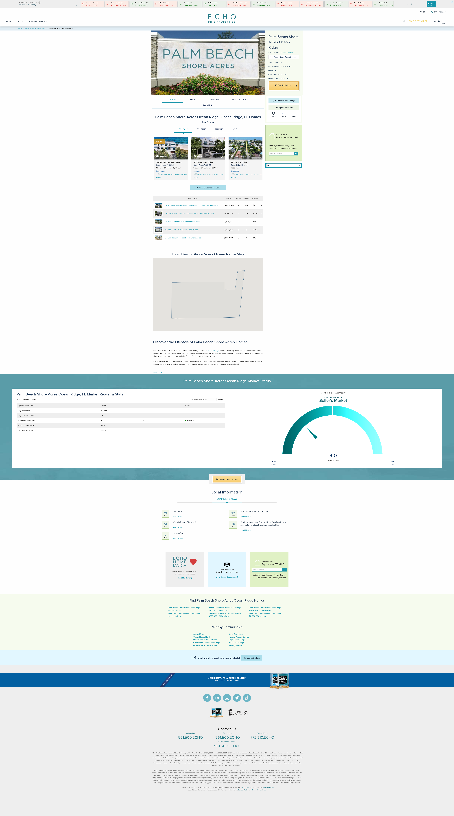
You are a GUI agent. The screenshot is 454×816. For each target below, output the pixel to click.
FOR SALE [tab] (183, 129)
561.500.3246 (440, 12)
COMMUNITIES (38, 21)
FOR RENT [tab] (201, 129)
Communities (29, 28)
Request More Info (285, 107)
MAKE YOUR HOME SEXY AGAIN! (254, 511)
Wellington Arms (236, 645)
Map (192, 99)
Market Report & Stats (228, 479)
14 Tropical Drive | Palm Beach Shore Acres (182, 221)
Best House (177, 511)
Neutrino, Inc (247, 787)
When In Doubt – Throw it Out (185, 522)
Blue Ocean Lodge (236, 642)
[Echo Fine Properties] (224, 17)
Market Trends (240, 99)
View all (431, 4)
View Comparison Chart (226, 577)
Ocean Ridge (41, 28)
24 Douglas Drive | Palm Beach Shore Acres (183, 238)
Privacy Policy (243, 790)
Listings (173, 99)
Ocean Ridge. (287, 52)
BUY (8, 21)
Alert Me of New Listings (284, 101)
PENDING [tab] (219, 129)
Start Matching (184, 578)
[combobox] (283, 165)
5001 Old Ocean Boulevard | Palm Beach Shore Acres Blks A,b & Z (192, 205)
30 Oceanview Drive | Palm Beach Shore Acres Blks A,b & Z (189, 213)
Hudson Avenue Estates (239, 637)
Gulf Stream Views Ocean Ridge (206, 642)
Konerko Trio (178, 533)
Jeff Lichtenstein (268, 787)
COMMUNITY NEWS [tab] (227, 498)
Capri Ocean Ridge (237, 640)
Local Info (208, 105)
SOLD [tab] (234, 129)
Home (20, 28)
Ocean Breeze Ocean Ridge (205, 645)
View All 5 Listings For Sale (208, 188)
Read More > (178, 516)
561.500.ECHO (190, 737)
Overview (214, 99)
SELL (20, 21)
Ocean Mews (198, 634)
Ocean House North (201, 637)
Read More (157, 373)
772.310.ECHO (262, 737)
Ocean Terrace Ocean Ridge (205, 640)
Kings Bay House (236, 634)
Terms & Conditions (259, 790)
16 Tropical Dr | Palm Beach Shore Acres (181, 230)
